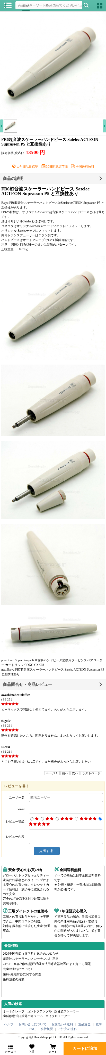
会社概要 (47, 1029)
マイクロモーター (58, 1016)
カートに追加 (85, 1048)
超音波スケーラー (66, 1011)
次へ (75, 773)
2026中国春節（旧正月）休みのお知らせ (30, 953)
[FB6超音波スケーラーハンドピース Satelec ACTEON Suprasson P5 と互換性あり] (53, 65)
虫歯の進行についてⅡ (17, 969)
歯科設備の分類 (13, 979)
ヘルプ (8, 1024)
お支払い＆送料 (62, 1024)
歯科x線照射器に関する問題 (22, 974)
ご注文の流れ (67, 1029)
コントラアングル (39, 1011)
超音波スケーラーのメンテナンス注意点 (30, 959)
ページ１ (52, 773)
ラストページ (91, 773)
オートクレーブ (13, 1011)
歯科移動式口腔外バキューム (23, 1016)
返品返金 (84, 1024)
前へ (65, 773)
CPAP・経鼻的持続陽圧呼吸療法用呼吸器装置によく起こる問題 (47, 964)
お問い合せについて (32, 1024)
